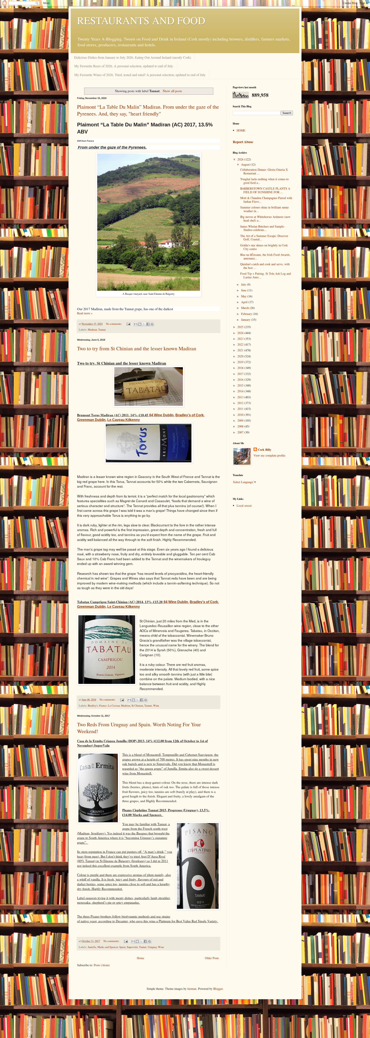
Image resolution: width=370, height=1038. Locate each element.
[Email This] (136, 324)
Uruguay (152, 947)
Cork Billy (264, 450)
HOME (241, 130)
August (246, 164)
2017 (240, 374)
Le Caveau (114, 705)
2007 (240, 432)
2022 (240, 344)
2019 (240, 362)
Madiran (92, 329)
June (244, 290)
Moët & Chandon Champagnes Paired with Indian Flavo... (266, 200)
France (103, 705)
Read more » (84, 313)
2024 (240, 333)
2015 (240, 385)
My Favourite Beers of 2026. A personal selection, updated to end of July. (124, 66)
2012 (240, 403)
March (245, 308)
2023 (240, 339)
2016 (240, 379)
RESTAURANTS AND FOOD (141, 20)
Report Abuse (243, 141)
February (247, 314)
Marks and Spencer (107, 947)
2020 (240, 356)
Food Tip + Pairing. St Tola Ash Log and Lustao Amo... (265, 275)
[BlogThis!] (140, 324)
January (246, 320)
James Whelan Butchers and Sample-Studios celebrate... (262, 228)
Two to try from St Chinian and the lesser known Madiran (136, 348)
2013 (240, 397)
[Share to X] (144, 324)
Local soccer (244, 505)
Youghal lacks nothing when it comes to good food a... (264, 181)
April (244, 302)
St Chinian (137, 705)
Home (140, 958)
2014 (240, 391)
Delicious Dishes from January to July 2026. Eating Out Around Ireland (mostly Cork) (132, 57)
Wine (156, 705)
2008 (240, 426)
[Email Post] (128, 324)
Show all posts (172, 91)
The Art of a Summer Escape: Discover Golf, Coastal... (264, 237)
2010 (240, 415)
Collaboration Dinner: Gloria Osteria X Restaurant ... (264, 171)
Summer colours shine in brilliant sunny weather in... (264, 209)
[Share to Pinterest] (152, 324)
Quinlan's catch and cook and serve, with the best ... (265, 266)
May (244, 296)
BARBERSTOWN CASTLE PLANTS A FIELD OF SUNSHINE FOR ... (265, 190)
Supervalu (132, 947)
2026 (240, 159)
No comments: (114, 324)
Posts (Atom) (102, 965)
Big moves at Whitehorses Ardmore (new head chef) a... (265, 218)
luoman (191, 989)
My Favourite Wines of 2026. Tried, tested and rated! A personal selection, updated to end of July (140, 74)
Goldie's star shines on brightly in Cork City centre (264, 247)
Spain (122, 947)
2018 (240, 368)
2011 (240, 409)
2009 (240, 420)
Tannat (102, 329)
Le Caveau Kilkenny (123, 606)
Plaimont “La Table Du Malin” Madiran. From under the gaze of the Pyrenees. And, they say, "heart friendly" (148, 110)
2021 (240, 350)
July (244, 284)
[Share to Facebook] (148, 324)
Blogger (218, 989)
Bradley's (93, 705)
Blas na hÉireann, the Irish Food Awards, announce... (265, 256)
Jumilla (92, 947)
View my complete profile (269, 455)
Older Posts (212, 958)
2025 (240, 327)
